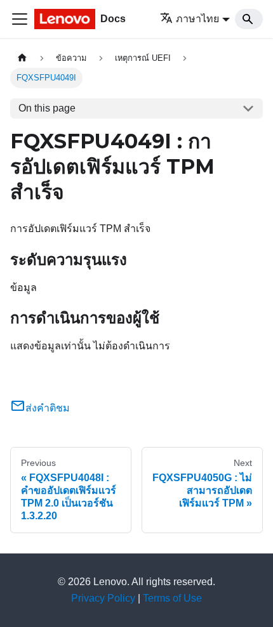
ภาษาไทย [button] (197, 18)
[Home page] (22, 58)
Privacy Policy (103, 598)
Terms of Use (172, 598)
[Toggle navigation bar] (19, 19)
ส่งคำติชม (47, 408)
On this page (47, 108)
